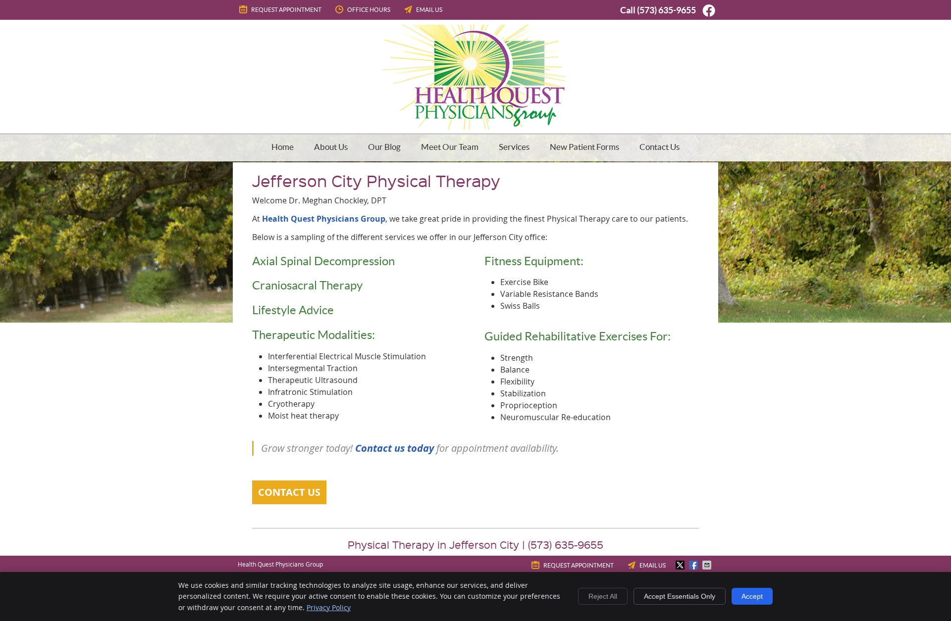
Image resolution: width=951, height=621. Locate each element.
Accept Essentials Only (679, 596)
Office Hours (368, 9)
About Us (331, 146)
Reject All (602, 596)
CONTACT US (289, 492)
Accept (752, 596)
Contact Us (659, 146)
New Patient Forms (584, 146)
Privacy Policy (329, 607)
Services (514, 146)
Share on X (681, 565)
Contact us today (394, 448)
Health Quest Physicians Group (323, 218)
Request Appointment (286, 9)
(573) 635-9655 (666, 10)
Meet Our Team (449, 146)
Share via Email (707, 565)
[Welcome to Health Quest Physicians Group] (475, 126)
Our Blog (384, 146)
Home (282, 146)
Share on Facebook (694, 565)
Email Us (429, 9)
